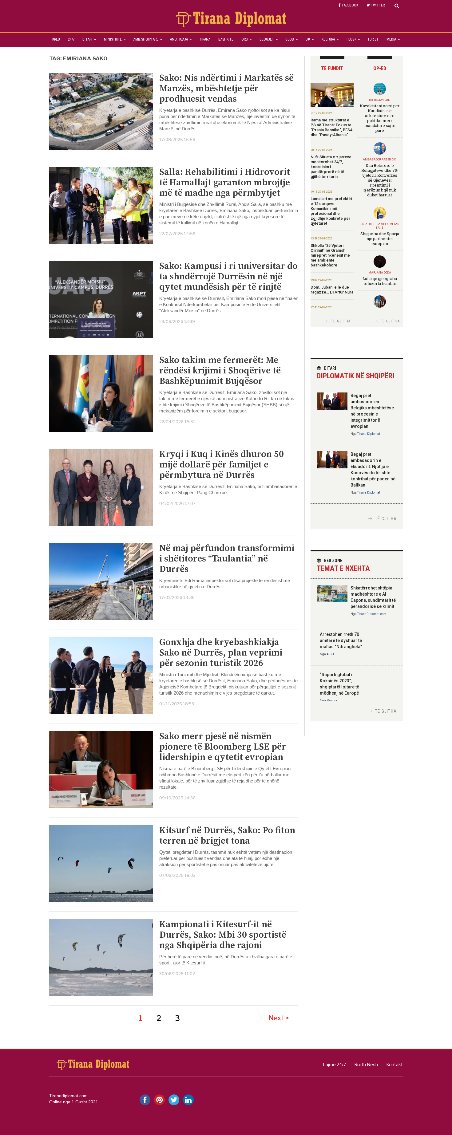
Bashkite (225, 39)
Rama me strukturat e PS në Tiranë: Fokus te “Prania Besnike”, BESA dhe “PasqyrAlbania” (332, 127)
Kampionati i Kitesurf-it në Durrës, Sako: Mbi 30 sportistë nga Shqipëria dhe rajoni (222, 935)
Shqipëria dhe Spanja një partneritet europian (379, 238)
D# (308, 39)
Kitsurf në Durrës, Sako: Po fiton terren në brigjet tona (227, 835)
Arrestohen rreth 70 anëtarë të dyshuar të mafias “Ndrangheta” (341, 640)
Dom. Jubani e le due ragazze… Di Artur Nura (332, 289)
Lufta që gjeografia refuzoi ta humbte (380, 281)
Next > (278, 1018)
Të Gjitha (341, 321)
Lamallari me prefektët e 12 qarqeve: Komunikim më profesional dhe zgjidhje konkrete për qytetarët (331, 211)
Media (391, 39)
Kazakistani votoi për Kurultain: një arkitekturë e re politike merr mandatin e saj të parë (380, 118)
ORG (244, 39)
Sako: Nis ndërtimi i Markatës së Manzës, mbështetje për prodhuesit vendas (226, 88)
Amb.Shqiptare (145, 39)
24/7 (71, 39)
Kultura (328, 39)
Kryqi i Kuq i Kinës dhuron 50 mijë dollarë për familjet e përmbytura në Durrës (221, 464)
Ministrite (113, 39)
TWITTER (378, 5)
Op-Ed (379, 68)
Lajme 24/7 (334, 1064)
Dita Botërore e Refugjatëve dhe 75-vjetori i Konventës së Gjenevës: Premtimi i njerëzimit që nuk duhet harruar (379, 180)
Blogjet (267, 39)
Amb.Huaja (179, 39)
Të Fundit (332, 68)
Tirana (204, 39)
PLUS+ (351, 39)
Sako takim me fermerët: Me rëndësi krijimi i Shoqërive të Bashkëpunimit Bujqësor (220, 370)
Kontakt (394, 1064)
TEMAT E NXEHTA (343, 565)
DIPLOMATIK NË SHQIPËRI (356, 373)
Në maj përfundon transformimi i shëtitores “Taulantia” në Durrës (226, 558)
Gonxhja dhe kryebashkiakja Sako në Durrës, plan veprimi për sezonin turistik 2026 (220, 652)
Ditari (87, 39)
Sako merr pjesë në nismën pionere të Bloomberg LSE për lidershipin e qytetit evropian (222, 747)
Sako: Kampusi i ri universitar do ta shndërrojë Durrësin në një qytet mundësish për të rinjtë (228, 276)
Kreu (56, 39)
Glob (289, 39)
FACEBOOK (350, 5)
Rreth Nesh (366, 1064)
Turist (373, 39)
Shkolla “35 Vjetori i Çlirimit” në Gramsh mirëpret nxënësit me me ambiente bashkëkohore (330, 255)
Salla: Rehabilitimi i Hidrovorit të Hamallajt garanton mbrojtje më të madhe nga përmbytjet (224, 182)
